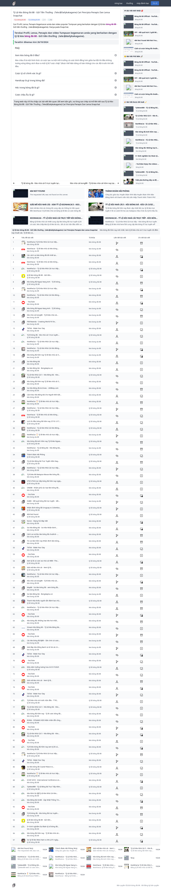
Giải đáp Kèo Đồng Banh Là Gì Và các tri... (43, 647)
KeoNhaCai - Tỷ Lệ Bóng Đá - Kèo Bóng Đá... (44, 448)
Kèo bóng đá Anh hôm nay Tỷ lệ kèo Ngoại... (44, 441)
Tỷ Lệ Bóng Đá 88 (141, 111)
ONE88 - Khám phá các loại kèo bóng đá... (43, 488)
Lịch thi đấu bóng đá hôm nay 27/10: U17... (43, 421)
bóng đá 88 (111, 24)
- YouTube (31, 302)
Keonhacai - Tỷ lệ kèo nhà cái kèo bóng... (43, 248)
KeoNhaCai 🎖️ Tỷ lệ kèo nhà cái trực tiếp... (43, 401)
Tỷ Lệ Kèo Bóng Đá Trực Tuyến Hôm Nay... (43, 461)
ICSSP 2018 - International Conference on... (44, 780)
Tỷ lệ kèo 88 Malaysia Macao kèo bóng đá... (43, 474)
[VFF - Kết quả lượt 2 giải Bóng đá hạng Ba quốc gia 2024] (129, 34)
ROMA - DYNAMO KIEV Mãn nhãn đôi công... (44, 720)
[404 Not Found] (129, 42)
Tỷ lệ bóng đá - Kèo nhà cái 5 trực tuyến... (43, 335)
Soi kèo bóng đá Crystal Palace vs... (40, 767)
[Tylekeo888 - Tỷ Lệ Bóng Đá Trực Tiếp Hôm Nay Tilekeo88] (129, 109)
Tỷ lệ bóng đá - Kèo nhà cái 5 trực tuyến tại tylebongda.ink (40, 183)
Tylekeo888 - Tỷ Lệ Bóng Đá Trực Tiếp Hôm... (44, 787)
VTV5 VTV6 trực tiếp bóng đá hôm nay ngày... (44, 481)
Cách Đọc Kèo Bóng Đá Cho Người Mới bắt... (44, 395)
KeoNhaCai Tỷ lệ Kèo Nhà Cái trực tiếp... (42, 242)
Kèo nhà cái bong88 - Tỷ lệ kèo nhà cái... (42, 315)
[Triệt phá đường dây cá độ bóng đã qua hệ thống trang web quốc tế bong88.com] (129, 181)
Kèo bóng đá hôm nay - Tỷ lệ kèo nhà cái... (43, 833)
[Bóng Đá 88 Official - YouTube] (129, 18)
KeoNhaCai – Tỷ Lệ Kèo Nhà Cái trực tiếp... (43, 268)
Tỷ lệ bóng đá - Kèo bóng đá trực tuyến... (43, 813)
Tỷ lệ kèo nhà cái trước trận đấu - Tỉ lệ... (42, 700)
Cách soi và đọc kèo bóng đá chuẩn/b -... (43, 534)
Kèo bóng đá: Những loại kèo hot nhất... (42, 620)
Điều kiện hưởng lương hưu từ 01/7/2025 (43, 667)
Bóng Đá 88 (138, 20)
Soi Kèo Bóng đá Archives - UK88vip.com (42, 388)
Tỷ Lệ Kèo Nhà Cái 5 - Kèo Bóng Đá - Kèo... (43, 375)
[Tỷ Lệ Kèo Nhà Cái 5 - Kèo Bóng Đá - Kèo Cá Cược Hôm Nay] (129, 117)
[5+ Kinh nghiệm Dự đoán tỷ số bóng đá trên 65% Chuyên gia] (129, 157)
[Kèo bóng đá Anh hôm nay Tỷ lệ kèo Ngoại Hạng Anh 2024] (129, 133)
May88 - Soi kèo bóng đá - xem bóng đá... (43, 587)
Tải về (155, 3)
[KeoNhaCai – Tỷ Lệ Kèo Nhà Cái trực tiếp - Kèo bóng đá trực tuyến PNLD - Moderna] (129, 141)
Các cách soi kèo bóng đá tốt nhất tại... (42, 255)
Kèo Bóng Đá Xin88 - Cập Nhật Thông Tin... (43, 800)
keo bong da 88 (33, 251)
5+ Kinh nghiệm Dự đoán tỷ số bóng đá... (43, 826)
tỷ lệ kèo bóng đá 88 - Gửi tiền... (39, 275)
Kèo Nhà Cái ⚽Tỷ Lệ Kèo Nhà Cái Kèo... (42, 793)
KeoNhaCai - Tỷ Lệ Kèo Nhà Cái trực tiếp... (43, 574)
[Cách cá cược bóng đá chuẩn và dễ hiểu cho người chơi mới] (129, 50)
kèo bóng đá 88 (33, 244)
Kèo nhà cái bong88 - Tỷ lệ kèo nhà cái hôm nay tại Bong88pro (92, 183)
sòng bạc (119, 3)
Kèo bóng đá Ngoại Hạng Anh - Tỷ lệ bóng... (44, 282)
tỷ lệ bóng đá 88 (33, 271)
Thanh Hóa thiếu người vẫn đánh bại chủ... (44, 601)
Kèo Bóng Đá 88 (141, 151)
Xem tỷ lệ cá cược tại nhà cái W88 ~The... (43, 561)
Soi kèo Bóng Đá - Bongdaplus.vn (40, 368)
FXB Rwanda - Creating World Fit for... (41, 322)
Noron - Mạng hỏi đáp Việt (37, 521)
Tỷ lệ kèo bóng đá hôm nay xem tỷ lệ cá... (43, 747)
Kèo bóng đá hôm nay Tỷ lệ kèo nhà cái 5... (43, 355)
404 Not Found (32, 514)
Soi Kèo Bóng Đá (33, 361)
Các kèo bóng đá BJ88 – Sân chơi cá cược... (43, 640)
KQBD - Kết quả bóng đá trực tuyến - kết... (43, 501)
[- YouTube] (129, 165)
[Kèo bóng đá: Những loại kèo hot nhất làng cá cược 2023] (129, 149)
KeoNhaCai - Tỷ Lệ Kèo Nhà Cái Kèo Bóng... (43, 295)
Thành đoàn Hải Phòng (36, 454)
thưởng (129, 3)
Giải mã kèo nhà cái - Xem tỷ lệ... (39, 567)
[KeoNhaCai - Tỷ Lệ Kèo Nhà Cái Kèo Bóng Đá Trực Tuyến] (129, 125)
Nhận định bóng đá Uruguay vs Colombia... (44, 508)
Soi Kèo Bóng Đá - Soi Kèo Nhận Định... (42, 527)
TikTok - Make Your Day (36, 328)
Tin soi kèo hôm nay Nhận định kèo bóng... (43, 541)
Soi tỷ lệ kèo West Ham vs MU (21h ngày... (43, 840)
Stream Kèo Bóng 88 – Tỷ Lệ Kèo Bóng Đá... (43, 627)
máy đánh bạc (143, 3)
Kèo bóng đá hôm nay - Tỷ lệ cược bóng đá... (44, 713)
